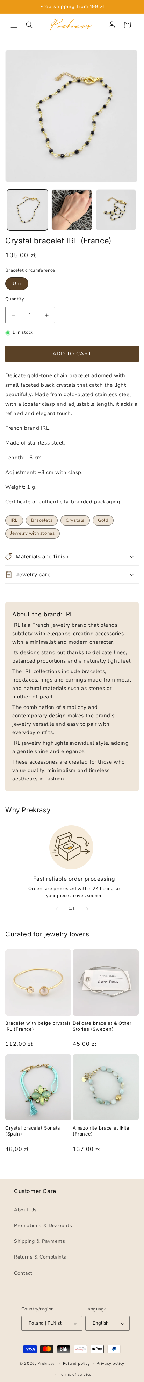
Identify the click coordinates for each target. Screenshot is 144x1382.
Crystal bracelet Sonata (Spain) (32, 1131)
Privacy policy (110, 1363)
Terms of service (75, 1374)
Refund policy (76, 1363)
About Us (25, 1209)
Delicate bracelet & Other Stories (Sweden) (102, 1026)
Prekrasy (46, 1363)
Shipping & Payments (39, 1241)
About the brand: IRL (43, 614)
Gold (103, 520)
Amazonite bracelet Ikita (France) (101, 1131)
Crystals (75, 520)
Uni (17, 283)
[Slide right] (87, 908)
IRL (14, 520)
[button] (14, 25)
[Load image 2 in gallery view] (71, 209)
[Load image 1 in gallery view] (27, 209)
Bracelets (41, 520)
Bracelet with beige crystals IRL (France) (38, 1026)
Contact (23, 1272)
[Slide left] (56, 908)
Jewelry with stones (32, 533)
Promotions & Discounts (43, 1225)
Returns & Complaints (40, 1257)
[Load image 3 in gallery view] (116, 209)
